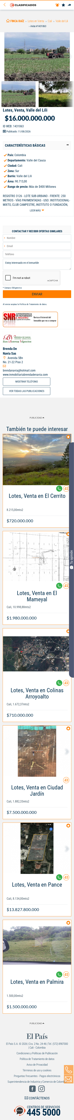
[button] (37, 145)
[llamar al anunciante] (68, 1070)
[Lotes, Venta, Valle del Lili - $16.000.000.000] (37, 56)
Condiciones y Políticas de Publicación (37, 1053)
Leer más (35, 210)
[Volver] (6, 5)
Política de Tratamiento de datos (33, 304)
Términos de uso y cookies (37, 1070)
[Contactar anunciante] (66, 490)
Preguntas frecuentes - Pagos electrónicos (37, 1076)
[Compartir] (69, 5)
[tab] (37, 145)
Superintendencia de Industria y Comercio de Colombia (37, 1081)
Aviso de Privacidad (37, 1064)
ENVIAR (37, 294)
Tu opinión (71, 557)
